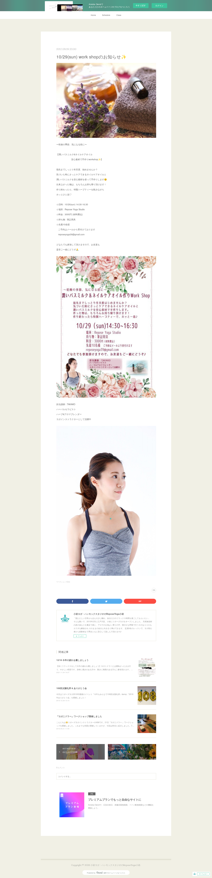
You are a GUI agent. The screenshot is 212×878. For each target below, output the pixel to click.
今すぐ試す (141, 5)
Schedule (106, 15)
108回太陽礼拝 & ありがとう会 (71, 688)
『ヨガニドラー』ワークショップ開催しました (79, 716)
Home (93, 15)
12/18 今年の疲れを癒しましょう (72, 660)
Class (118, 15)
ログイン (159, 5)
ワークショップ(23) (63, 582)
